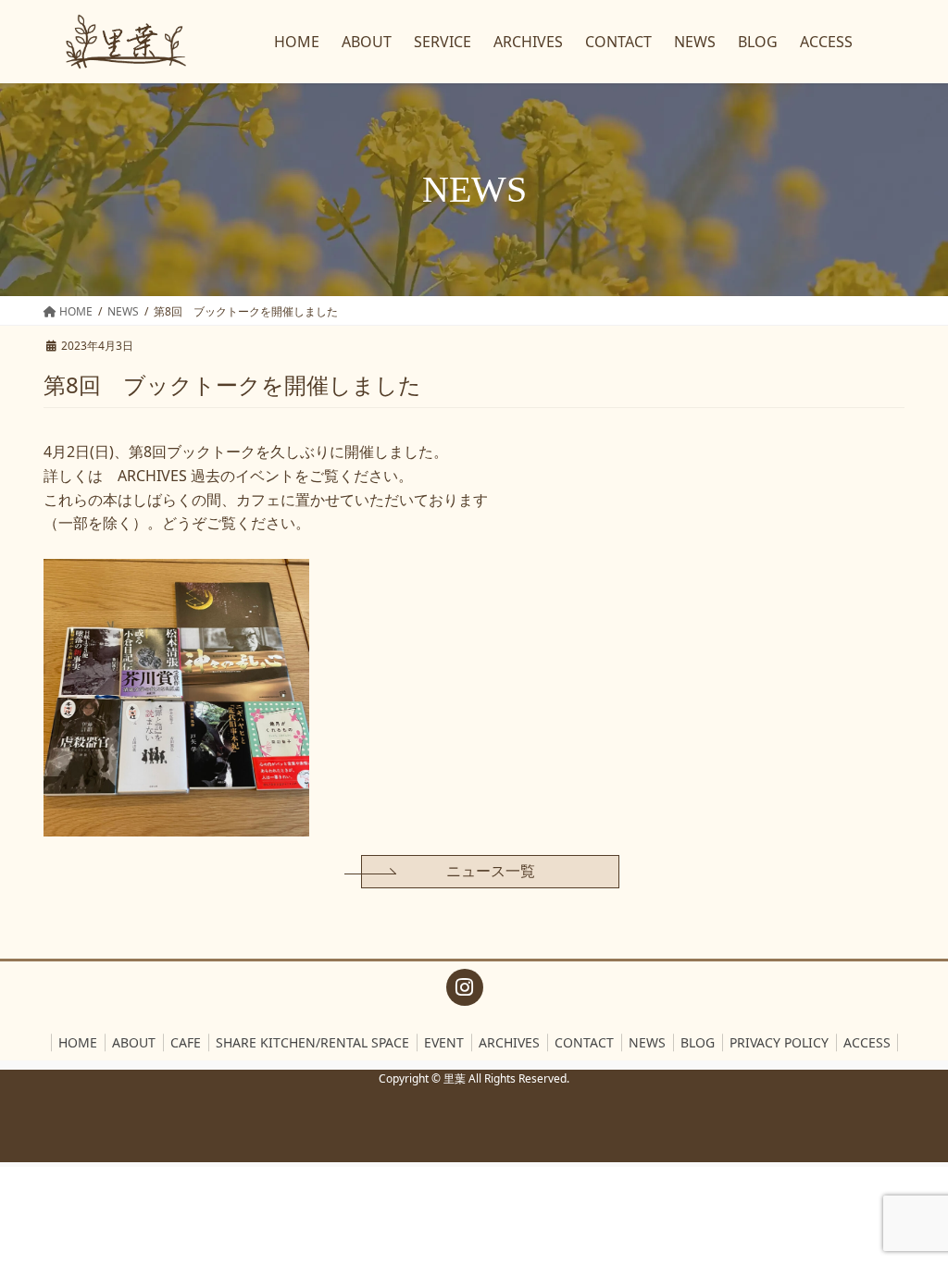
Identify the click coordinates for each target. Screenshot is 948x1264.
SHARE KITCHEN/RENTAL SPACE (312, 1042)
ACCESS (867, 1042)
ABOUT (134, 1042)
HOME (77, 1042)
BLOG (697, 1042)
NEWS (647, 1042)
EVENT (444, 1042)
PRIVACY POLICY (779, 1042)
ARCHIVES (509, 1042)
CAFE (185, 1042)
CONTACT (584, 1042)
